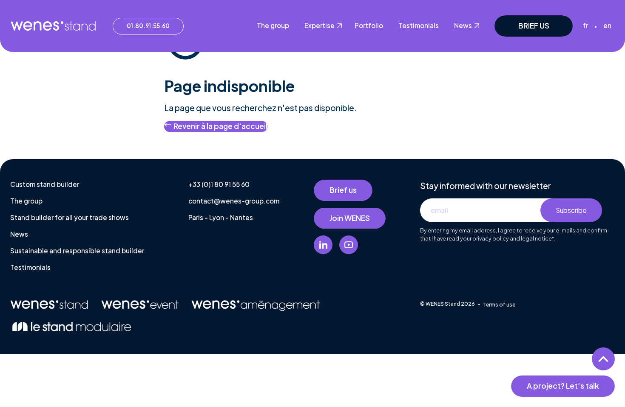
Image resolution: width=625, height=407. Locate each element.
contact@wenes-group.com (233, 201)
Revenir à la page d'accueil (220, 126)
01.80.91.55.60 (148, 25)
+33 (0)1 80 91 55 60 (219, 184)
